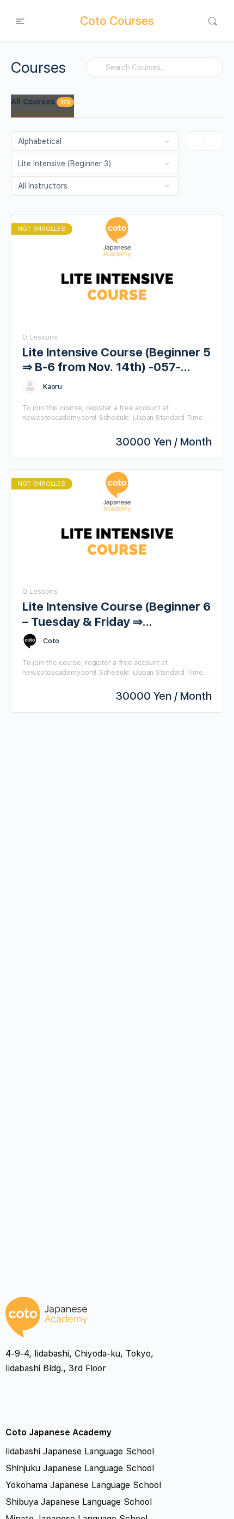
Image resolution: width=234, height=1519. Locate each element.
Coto (51, 641)
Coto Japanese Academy (58, 1432)
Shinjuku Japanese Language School (79, 1468)
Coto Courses (117, 21)
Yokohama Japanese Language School (83, 1485)
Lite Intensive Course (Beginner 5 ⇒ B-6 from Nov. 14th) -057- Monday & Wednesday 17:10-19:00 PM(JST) (116, 360)
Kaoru (52, 386)
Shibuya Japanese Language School (78, 1502)
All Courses (40, 101)
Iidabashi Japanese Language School (79, 1451)
